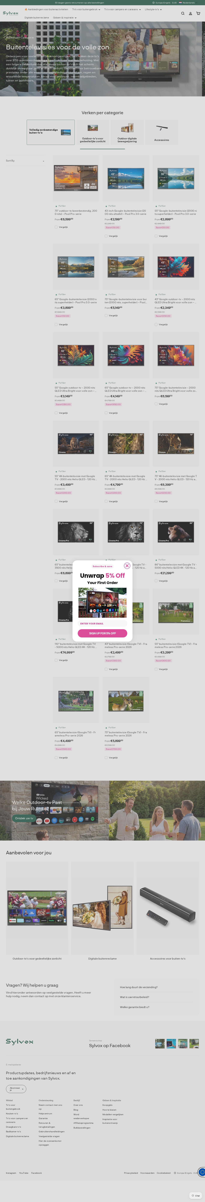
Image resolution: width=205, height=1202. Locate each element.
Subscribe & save (102, 566)
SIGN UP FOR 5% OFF (102, 633)
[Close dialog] (127, 566)
